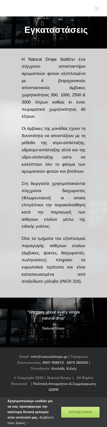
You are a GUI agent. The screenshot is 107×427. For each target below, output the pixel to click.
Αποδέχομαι (80, 412)
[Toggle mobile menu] (97, 8)
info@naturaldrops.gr (49, 357)
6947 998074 (53, 363)
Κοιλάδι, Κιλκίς (64, 369)
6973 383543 (77, 363)
